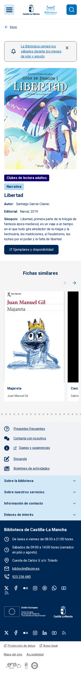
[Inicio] (50, 9)
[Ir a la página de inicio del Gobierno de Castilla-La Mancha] (30, 9)
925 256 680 (21, 577)
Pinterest (44, 588)
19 (39, 414)
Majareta (14, 388)
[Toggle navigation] (9, 9)
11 (6, 414)
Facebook (16, 588)
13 (14, 414)
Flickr (25, 588)
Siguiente (74, 283)
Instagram (35, 588)
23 (56, 414)
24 (60, 414)
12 (10, 414)
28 (76, 414)
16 (27, 414)
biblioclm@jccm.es (25, 569)
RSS (64, 632)
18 (35, 414)
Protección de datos (21, 645)
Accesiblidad (35, 654)
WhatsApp (54, 588)
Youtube (64, 588)
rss (6, 592)
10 (2, 414)
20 (43, 414)
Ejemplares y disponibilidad (33, 250)
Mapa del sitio (13, 654)
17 (31, 414)
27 (72, 414)
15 (22, 414)
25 (64, 414)
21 (47, 414)
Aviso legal (50, 645)
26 (68, 414)
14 (18, 414)
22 (52, 414)
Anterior (65, 283)
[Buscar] (71, 9)
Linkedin (44, 632)
